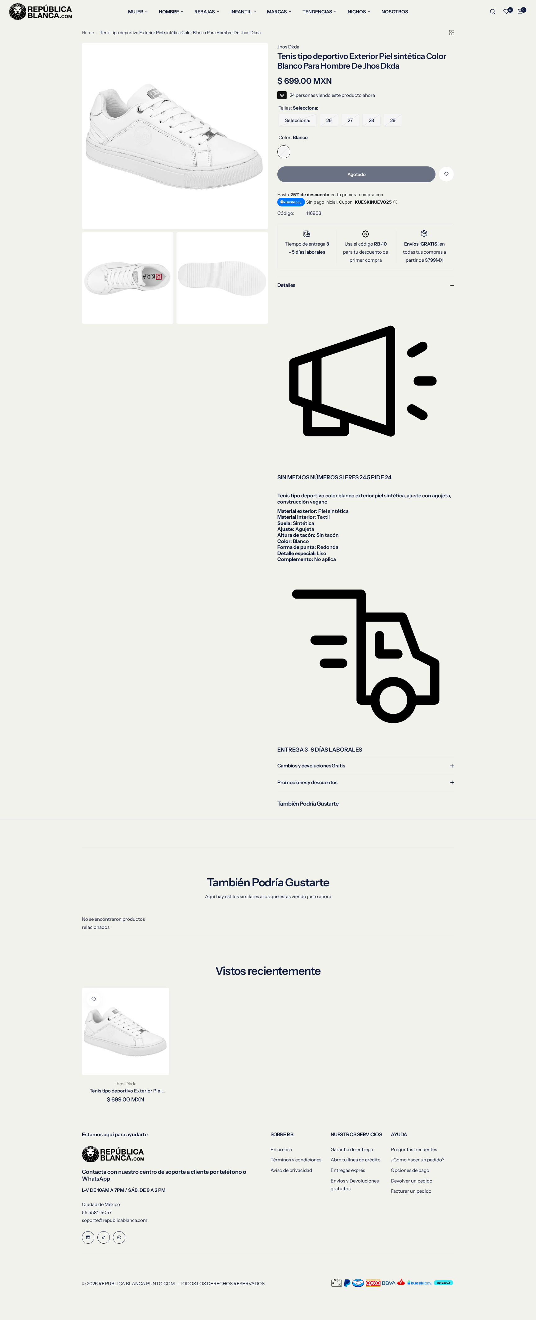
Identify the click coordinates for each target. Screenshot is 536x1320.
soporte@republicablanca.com (114, 1220)
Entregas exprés (348, 1170)
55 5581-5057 (97, 1212)
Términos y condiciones (295, 1160)
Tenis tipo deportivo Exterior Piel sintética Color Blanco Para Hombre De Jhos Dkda (125, 1091)
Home (88, 32)
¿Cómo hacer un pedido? (417, 1160)
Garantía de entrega (352, 1149)
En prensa (281, 1149)
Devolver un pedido (411, 1181)
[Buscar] (492, 11)
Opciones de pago (410, 1170)
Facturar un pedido (411, 1191)
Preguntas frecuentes (414, 1149)
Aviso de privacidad (291, 1170)
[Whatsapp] (119, 1237)
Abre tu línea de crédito (356, 1160)
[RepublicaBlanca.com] (40, 11)
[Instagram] (88, 1237)
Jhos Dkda (288, 47)
